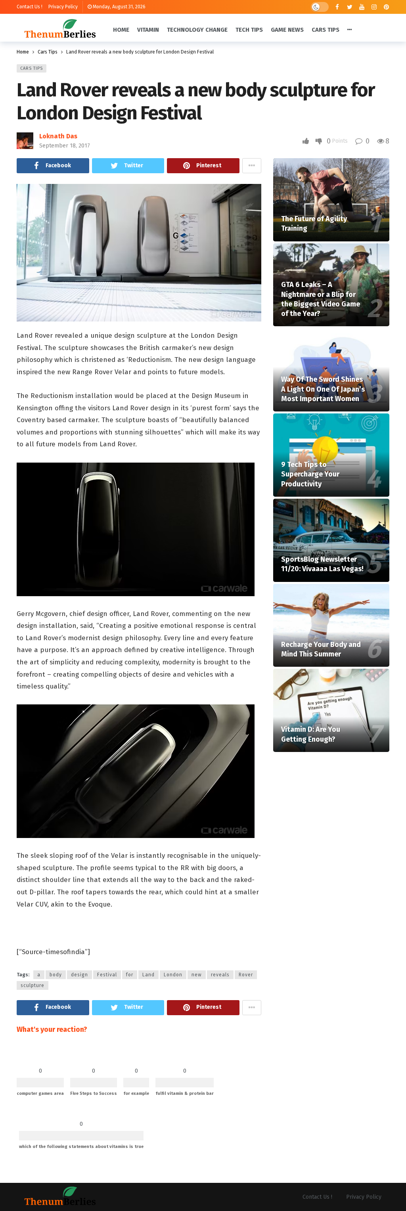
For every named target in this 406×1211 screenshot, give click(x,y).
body (56, 975)
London (173, 975)
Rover (246, 975)
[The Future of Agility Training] (331, 199)
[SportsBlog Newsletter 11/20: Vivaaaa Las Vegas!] (331, 540)
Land (148, 975)
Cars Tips (31, 68)
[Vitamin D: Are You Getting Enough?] (331, 710)
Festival (107, 975)
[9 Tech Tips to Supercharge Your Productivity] (331, 455)
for (129, 975)
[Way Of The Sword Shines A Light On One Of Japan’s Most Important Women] (331, 369)
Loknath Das (58, 136)
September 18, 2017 (64, 145)
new (197, 975)
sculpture (32, 985)
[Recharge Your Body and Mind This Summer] (331, 625)
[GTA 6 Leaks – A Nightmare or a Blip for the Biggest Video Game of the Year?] (331, 285)
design (79, 975)
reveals (220, 975)
